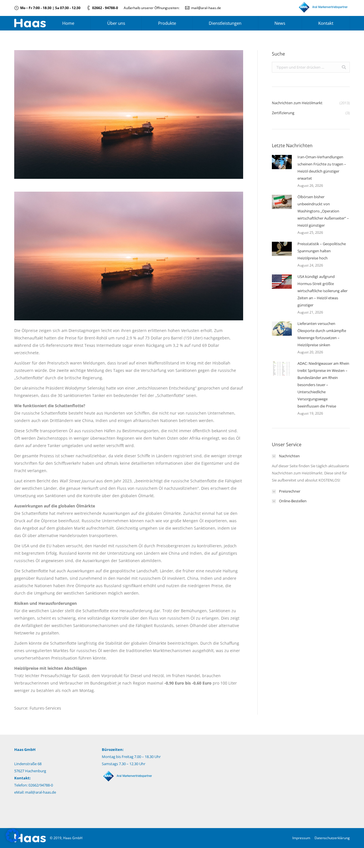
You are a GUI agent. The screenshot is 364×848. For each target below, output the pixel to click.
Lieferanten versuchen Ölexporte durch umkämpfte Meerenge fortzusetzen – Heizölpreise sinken (321, 334)
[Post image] (282, 162)
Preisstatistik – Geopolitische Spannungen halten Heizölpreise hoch (321, 251)
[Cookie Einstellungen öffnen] (12, 840)
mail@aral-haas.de (206, 7)
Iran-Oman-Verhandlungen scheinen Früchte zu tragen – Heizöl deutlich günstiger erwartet (321, 167)
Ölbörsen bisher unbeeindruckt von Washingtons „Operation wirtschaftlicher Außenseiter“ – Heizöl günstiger (323, 211)
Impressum (301, 837)
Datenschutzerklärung (332, 837)
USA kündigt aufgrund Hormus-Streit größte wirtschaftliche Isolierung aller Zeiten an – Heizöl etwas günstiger (322, 291)
